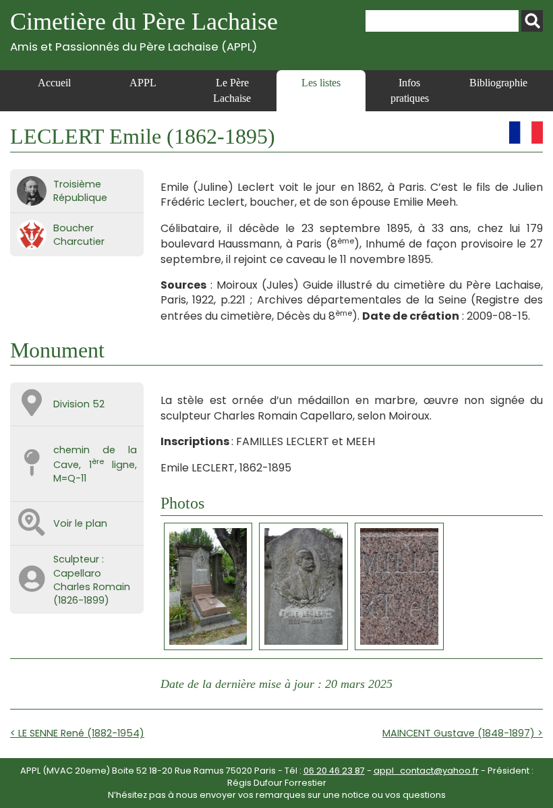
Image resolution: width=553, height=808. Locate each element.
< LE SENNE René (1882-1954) (77, 733)
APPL (142, 82)
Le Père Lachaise (232, 90)
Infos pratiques (409, 90)
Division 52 (79, 404)
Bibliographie (498, 82)
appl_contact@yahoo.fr (426, 770)
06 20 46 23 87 (334, 770)
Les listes (321, 82)
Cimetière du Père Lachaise (144, 30)
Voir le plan (80, 523)
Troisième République (80, 190)
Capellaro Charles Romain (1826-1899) (91, 587)
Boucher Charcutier (79, 234)
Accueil (54, 82)
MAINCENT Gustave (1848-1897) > (462, 733)
